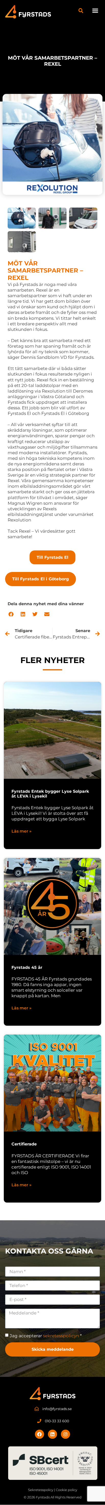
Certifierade (24, 1144)
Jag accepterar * (46, 1335)
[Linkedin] (52, 1434)
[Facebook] (39, 1434)
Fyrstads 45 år (26, 967)
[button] (95, 10)
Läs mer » (21, 831)
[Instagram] (65, 1434)
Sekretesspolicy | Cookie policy (52, 1490)
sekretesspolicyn (61, 1335)
